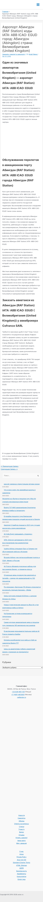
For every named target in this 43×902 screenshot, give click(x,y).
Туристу (22, 829)
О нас (21, 851)
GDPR (21, 868)
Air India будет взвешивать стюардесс (18, 534)
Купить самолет (21, 838)
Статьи (21, 826)
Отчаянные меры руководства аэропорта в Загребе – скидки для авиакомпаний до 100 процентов (19, 578)
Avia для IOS (21, 860)
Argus (22, 854)
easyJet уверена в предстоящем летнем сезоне (22, 484)
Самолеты (21, 818)
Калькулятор (21, 876)
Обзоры (21, 821)
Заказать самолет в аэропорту (13, 54)
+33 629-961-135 (18, 692)
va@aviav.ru (21, 697)
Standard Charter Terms (21, 862)
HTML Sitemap (21, 865)
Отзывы (21, 835)
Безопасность (21, 871)
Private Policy (21, 857)
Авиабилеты (21, 874)
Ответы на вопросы (21, 824)
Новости (21, 815)
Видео (21, 832)
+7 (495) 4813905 (17, 694)
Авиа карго (21, 840)
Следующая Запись (9, 469)
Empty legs (21, 879)
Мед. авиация (21, 843)
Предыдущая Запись (9, 466)
